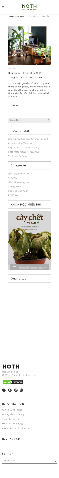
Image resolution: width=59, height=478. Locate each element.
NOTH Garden (16, 16)
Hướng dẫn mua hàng (13, 414)
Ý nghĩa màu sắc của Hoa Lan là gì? (24, 151)
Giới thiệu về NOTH (12, 409)
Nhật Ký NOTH (14, 186)
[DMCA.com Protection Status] (13, 383)
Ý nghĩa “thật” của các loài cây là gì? (24, 147)
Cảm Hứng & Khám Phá (18, 173)
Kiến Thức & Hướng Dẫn (19, 182)
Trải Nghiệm (13, 195)
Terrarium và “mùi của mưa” (21, 143)
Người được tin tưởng (17, 156)
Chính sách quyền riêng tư (15, 428)
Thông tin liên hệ (10, 418)
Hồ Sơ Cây (12, 178)
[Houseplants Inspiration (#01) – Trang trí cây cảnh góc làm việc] (29, 45)
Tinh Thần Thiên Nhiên (18, 190)
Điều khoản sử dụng (12, 423)
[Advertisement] (29, 314)
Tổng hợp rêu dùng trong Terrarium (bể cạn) (28, 139)
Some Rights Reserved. (24, 375)
